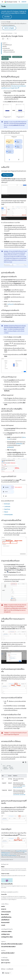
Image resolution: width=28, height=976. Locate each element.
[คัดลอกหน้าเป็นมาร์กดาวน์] (7, 38)
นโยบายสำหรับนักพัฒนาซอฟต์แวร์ (8, 946)
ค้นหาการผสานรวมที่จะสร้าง (7, 884)
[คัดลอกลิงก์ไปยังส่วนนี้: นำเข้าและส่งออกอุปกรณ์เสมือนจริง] (5, 672)
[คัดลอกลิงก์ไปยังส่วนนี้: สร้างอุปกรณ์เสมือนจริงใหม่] (22, 520)
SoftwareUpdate (8, 514)
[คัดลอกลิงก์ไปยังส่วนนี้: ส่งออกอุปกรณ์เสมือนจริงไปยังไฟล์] (23, 698)
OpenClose (7, 509)
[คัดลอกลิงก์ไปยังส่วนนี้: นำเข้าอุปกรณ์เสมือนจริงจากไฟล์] (22, 715)
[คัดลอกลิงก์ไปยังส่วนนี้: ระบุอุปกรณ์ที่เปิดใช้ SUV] (17, 476)
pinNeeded (10, 447)
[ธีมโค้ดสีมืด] (23, 762)
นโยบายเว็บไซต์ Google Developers (9, 855)
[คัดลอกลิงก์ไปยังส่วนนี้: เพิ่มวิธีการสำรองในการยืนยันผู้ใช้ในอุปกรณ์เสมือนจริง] (13, 411)
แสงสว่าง (3, 906)
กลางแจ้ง (3, 925)
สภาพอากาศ (3, 909)
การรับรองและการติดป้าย (6, 931)
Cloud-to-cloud (6, 57)
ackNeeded (19, 443)
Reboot (6, 512)
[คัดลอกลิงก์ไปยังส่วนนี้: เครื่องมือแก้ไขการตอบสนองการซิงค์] (5, 621)
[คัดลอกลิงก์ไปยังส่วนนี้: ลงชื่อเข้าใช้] (10, 167)
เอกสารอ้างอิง (19, 787)
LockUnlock (7, 506)
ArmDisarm (7, 504)
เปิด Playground (7, 175)
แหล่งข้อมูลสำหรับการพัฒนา (7, 937)
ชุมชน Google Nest (5, 962)
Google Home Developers (6, 33)
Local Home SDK (17, 57)
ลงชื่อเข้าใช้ (24, 1)
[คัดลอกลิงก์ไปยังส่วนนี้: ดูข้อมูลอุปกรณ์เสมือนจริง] (18, 277)
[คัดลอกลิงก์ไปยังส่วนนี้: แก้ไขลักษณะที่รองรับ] (15, 321)
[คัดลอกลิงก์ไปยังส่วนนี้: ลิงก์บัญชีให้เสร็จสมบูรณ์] (20, 77)
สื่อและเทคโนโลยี (5, 914)
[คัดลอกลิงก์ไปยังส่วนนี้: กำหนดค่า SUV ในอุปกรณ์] (15, 425)
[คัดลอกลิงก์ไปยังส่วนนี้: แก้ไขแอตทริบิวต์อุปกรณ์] (17, 377)
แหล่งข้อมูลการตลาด (5, 934)
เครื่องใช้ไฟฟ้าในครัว (5, 919)
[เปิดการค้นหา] (19, 2)
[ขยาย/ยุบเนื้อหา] (7, 43)
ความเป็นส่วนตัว (10, 969)
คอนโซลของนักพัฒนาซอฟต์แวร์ (7, 953)
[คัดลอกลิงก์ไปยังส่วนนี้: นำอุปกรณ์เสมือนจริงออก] (21, 561)
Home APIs (5, 59)
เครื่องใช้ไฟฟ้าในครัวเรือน (6, 917)
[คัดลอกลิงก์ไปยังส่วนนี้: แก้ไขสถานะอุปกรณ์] (14, 395)
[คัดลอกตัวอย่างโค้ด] (25, 762)
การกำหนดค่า (10, 304)
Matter (3, 866)
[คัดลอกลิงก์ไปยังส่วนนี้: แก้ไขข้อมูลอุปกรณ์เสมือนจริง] (20, 310)
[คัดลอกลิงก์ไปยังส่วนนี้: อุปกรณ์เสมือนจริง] (16, 273)
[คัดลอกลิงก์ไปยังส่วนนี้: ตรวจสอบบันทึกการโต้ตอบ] (22, 741)
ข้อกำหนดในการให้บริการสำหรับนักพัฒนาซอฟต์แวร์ (11, 944)
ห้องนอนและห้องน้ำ (5, 922)
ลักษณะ (5, 329)
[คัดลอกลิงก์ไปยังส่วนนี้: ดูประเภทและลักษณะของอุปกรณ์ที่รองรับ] (7, 803)
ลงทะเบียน (7, 16)
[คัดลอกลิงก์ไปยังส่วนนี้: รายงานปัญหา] (12, 829)
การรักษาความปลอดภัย (6, 911)
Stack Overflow (5, 960)
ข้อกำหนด (3, 969)
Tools (3, 6)
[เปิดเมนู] (2, 2)
